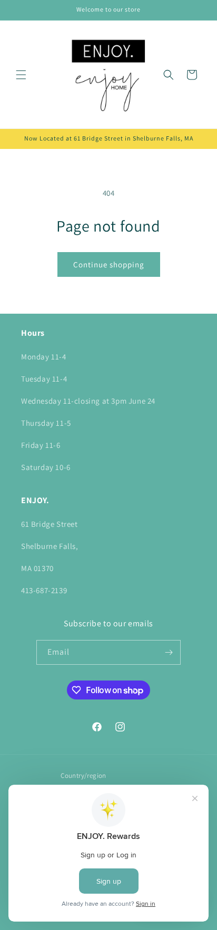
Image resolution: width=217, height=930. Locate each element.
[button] (21, 74)
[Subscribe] (168, 652)
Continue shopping (108, 264)
